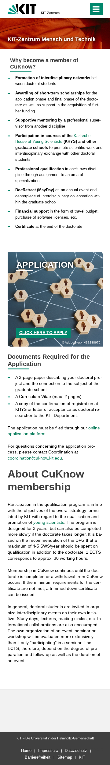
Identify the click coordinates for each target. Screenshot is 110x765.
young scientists (48, 522)
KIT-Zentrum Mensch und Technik (53, 13)
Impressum (48, 750)
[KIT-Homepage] (22, 8)
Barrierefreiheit (37, 757)
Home (26, 750)
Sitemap (64, 757)
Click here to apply (43, 332)
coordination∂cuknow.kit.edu (35, 458)
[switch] (73, 9)
